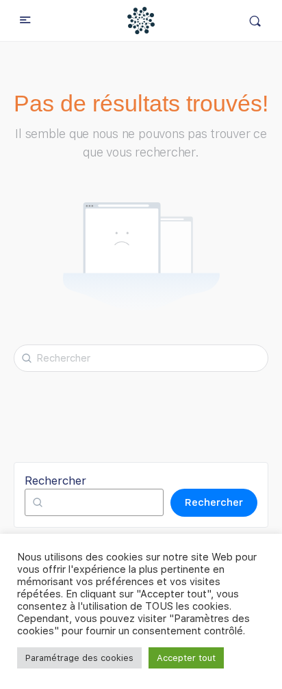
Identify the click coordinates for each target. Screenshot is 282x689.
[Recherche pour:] (141, 358)
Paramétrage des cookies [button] (79, 658)
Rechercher (55, 480)
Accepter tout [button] (186, 658)
